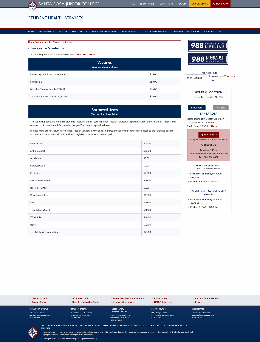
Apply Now (220, 3)
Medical (63, 31)
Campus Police (38, 302)
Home (31, 31)
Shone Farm (198, 309)
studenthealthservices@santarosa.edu (209, 153)
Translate (229, 76)
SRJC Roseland (158, 309)
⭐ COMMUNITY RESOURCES (186, 31)
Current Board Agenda (206, 298)
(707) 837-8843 (116, 320)
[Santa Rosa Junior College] (64, 3)
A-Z (133, 3)
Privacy (199, 302)
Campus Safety (39, 298)
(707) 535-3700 (198, 318)
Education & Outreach (104, 31)
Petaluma (221, 107)
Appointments (43, 42)
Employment (160, 298)
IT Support (147, 3)
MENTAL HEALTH (79, 31)
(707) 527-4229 (157, 318)
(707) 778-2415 (75, 318)
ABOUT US (209, 31)
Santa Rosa (197, 107)
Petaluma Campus (78, 309)
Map (215, 125)
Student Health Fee (84, 54)
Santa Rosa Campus (38, 309)
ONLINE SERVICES (128, 31)
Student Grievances (123, 302)
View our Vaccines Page (104, 66)
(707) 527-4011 (34, 318)
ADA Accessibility (81, 298)
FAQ (220, 31)
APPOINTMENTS (46, 31)
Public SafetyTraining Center (118, 310)
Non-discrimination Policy (85, 302)
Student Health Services (55, 17)
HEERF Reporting (163, 302)
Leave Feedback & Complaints (128, 298)
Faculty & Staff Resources (155, 31)
